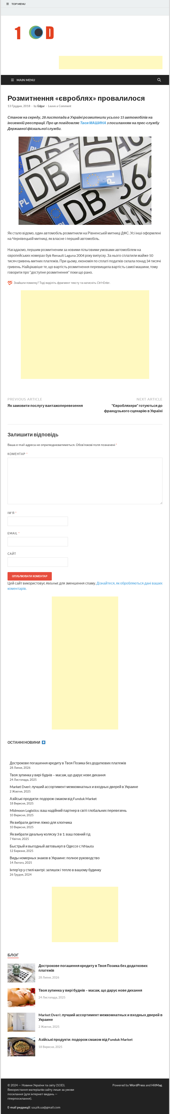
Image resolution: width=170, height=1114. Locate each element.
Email (14, 533)
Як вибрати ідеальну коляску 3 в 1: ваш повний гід (50, 834)
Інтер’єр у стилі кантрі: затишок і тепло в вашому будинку (55, 870)
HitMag (156, 1085)
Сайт (12, 553)
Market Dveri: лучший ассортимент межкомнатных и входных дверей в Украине (74, 787)
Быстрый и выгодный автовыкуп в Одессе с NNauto (52, 846)
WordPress (137, 1085)
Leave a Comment (59, 106)
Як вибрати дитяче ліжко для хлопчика (41, 822)
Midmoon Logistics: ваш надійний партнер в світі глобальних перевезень (68, 810)
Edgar (41, 106)
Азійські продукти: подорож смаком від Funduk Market (53, 798)
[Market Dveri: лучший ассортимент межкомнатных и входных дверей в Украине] (21, 1015)
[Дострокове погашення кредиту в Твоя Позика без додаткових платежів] (21, 966)
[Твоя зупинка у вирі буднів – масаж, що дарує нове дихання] (21, 990)
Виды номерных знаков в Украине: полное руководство (55, 858)
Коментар (18, 454)
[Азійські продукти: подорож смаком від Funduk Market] (21, 1040)
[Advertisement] (110, 62)
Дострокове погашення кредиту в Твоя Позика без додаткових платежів (68, 763)
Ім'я (12, 513)
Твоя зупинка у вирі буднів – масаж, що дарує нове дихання (58, 775)
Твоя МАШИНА (93, 123)
